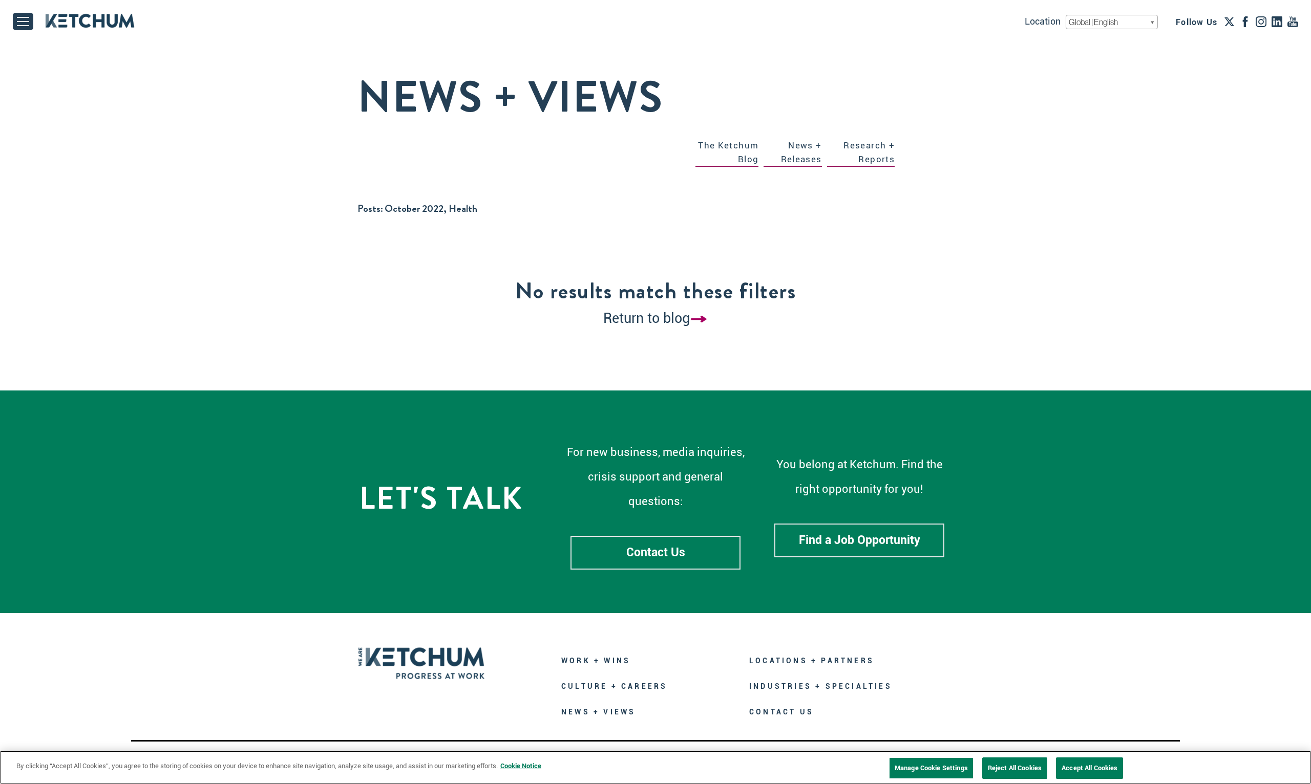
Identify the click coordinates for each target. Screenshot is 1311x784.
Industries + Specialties (820, 686)
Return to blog (646, 318)
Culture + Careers (614, 686)
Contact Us (655, 552)
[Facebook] (1245, 21)
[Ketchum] (90, 20)
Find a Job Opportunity (859, 540)
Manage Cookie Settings (931, 768)
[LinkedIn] (1277, 21)
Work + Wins (595, 661)
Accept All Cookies (1089, 768)
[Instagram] (1261, 21)
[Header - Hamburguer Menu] (23, 21)
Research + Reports (869, 152)
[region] (655, 767)
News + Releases (801, 152)
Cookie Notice (520, 766)
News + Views (598, 712)
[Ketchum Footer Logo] (421, 655)
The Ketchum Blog (728, 152)
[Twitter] (1229, 21)
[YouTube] (1293, 21)
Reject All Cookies (1015, 768)
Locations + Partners (811, 661)
